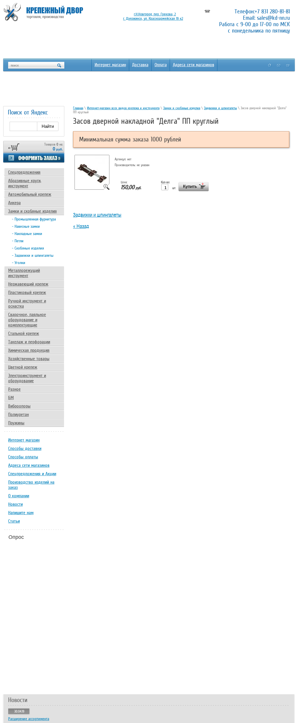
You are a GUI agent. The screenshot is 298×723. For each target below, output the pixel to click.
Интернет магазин (110, 64)
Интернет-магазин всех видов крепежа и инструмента (123, 108)
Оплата (161, 64)
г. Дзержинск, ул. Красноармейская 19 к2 (153, 18)
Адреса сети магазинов (193, 64)
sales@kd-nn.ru (273, 18)
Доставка (140, 64)
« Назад (81, 226)
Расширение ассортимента (28, 719)
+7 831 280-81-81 (272, 11)
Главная (78, 108)
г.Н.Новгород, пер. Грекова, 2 (155, 14)
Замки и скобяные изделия (181, 108)
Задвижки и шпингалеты (220, 108)
